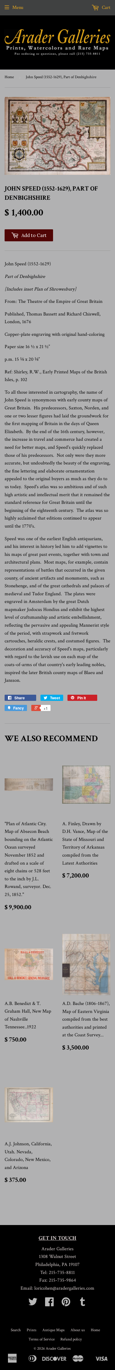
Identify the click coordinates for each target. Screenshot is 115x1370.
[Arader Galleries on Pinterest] (66, 1304)
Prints (31, 1330)
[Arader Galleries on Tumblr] (82, 1304)
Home (9, 77)
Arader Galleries (58, 1348)
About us (78, 1330)
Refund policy (71, 1339)
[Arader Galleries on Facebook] (49, 1304)
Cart (105, 7)
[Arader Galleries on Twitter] (32, 1304)
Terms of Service (42, 1339)
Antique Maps (53, 1330)
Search (16, 1330)
